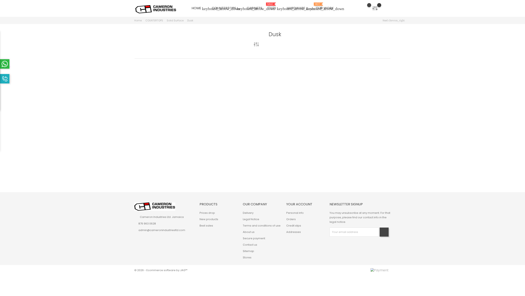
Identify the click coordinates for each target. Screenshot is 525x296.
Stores (247, 257)
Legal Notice (251, 219)
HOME (199, 8)
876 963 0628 (147, 223)
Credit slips (293, 226)
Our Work (325, 6)
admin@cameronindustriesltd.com (161, 230)
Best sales (206, 226)
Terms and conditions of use (262, 226)
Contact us (250, 245)
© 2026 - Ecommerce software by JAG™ (160, 270)
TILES (274, 7)
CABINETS (254, 8)
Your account (299, 204)
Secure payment (254, 238)
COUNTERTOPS (226, 8)
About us (249, 232)
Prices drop (207, 213)
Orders (291, 219)
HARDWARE (298, 8)
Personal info (295, 213)
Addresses (293, 232)
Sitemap (248, 251)
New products (209, 219)
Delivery (248, 213)
